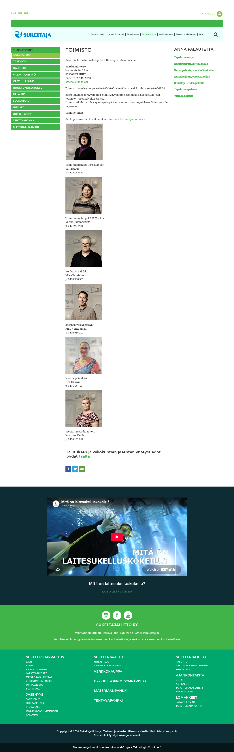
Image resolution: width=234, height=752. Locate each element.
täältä (84, 456)
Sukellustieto (97, 34)
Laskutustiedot (22, 55)
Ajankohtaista (190, 675)
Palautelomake (186, 702)
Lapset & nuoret (36, 673)
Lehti (201, 34)
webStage (123, 747)
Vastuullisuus (24, 81)
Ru (26, 13)
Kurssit (31, 665)
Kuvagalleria (184, 691)
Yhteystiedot (23, 50)
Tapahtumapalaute (185, 89)
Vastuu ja (182, 665)
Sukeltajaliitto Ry (117, 625)
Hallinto (19, 68)
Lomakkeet (186, 698)
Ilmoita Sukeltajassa (107, 665)
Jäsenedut (33, 699)
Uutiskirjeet (22, 114)
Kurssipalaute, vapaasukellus (192, 76)
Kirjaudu (209, 13)
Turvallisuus (133, 34)
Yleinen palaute (183, 96)
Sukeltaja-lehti (109, 657)
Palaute (19, 94)
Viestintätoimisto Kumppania (158, 731)
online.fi (156, 747)
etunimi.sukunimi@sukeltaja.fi (126, 119)
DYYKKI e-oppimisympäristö (120, 681)
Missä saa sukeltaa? (39, 677)
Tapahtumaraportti (185, 57)
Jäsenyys (20, 61)
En (20, 13)
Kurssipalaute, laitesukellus (191, 63)
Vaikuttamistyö (24, 74)
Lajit (29, 662)
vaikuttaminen (198, 665)
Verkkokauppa (166, 34)
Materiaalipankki (26, 127)
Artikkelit (182, 684)
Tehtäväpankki (24, 120)
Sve (13, 13)
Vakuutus (32, 715)
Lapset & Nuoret (115, 34)
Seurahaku (21, 100)
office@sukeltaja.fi (76, 82)
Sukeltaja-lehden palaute (189, 83)
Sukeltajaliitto (149, 34)
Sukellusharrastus (45, 657)
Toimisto (59, 639)
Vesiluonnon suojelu (40, 681)
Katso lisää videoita (117, 591)
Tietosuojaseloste (114, 731)
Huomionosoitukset (28, 87)
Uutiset (18, 107)
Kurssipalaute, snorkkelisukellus (194, 70)
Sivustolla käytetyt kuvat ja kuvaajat (117, 735)
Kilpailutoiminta (37, 669)
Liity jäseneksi (35, 703)
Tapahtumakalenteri (186, 34)
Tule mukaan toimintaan (42, 711)
